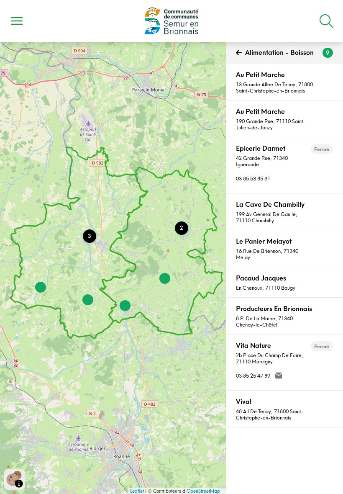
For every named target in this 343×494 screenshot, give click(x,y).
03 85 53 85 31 (253, 178)
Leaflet (137, 491)
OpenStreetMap (203, 491)
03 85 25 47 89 (253, 376)
